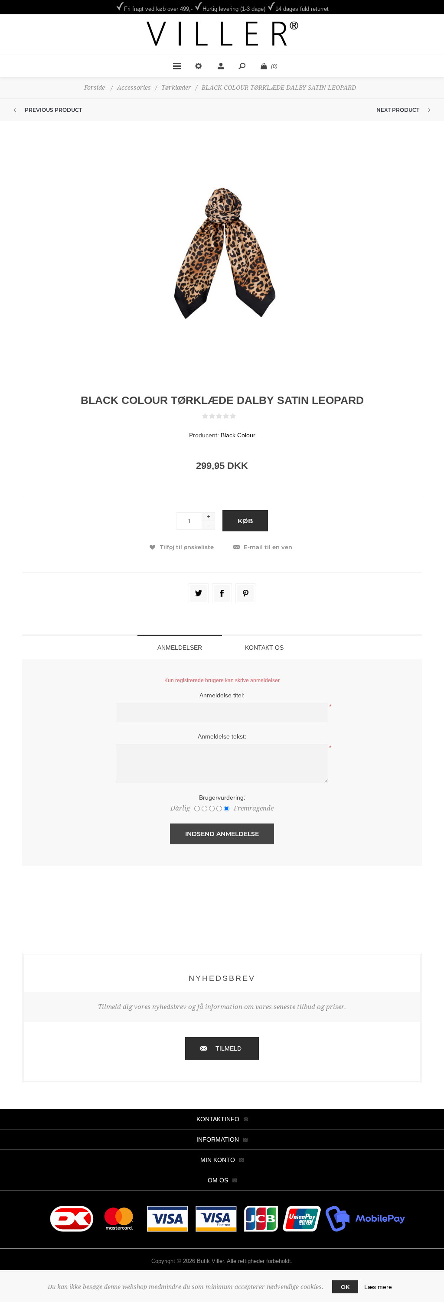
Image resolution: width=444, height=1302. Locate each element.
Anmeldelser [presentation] (179, 647)
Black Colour (238, 435)
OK (345, 1286)
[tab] (179, 647)
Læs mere (378, 1286)
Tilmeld (228, 1048)
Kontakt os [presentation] (264, 647)
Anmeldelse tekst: (222, 736)
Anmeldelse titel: (222, 695)
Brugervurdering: (222, 797)
